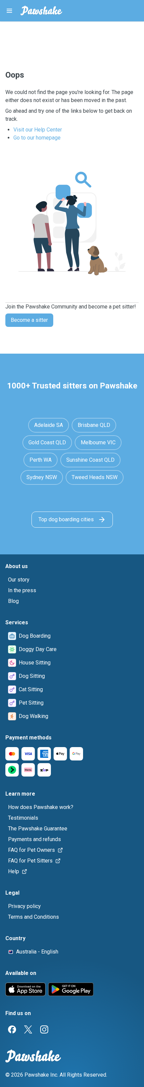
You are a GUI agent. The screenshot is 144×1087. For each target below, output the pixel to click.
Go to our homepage (37, 137)
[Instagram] (44, 1029)
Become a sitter (29, 320)
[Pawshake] (41, 10)
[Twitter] (28, 1029)
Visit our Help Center (37, 129)
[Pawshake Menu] (9, 11)
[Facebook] (12, 1029)
